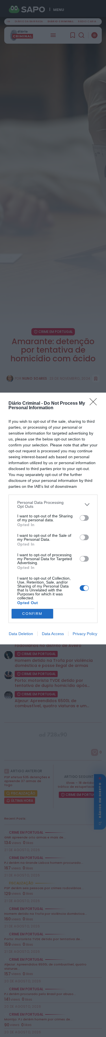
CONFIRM (32, 613)
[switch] (84, 518)
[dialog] (53, 518)
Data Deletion (21, 633)
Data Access (53, 633)
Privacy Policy (85, 633)
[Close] (95, 403)
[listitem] (53, 504)
